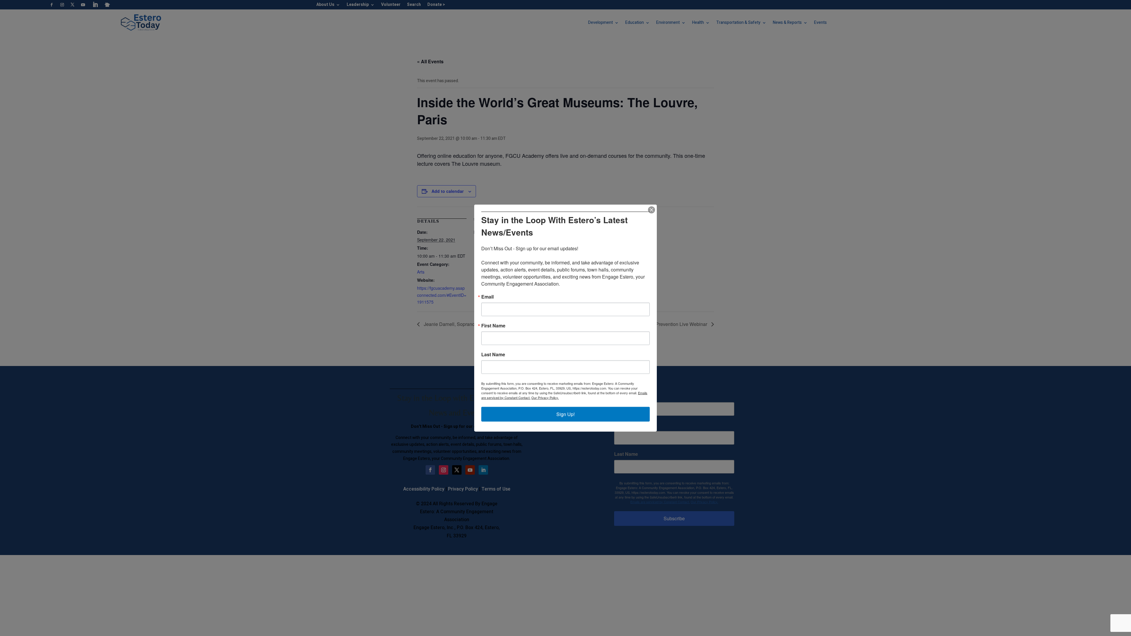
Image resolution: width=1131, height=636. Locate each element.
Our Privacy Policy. (545, 397)
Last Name (493, 354)
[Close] (651, 209)
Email (487, 296)
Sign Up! (565, 413)
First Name (493, 325)
